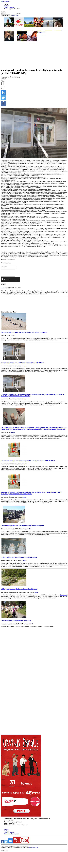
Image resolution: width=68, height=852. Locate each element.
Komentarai (63, 595)
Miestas (13, 335)
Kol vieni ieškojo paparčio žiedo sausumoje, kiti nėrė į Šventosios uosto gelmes (22, 525)
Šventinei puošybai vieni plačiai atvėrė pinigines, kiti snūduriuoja (19, 557)
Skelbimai (6, 830)
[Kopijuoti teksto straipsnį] (3, 84)
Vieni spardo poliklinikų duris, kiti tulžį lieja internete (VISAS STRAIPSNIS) (22, 362)
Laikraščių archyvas (9, 7)
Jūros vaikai (28, 528)
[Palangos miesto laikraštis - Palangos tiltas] (5, 1)
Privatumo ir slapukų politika (11, 834)
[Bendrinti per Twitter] (3, 100)
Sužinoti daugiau (33, 847)
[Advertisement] (34, 55)
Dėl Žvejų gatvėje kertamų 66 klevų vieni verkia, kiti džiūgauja (19, 589)
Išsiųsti (3, 284)
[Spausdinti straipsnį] (3, 89)
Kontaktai (6, 5)
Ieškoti (18, 13)
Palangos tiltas (14, 15)
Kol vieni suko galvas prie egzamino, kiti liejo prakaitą (16, 620)
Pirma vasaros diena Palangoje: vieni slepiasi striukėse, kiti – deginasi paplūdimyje (24, 332)
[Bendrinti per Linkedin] (3, 94)
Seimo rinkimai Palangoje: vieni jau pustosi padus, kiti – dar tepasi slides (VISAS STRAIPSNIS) (28, 460)
